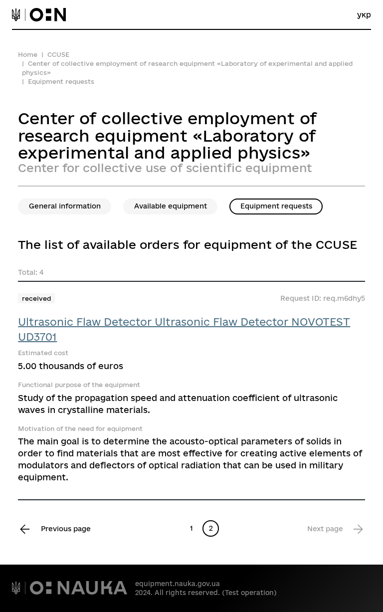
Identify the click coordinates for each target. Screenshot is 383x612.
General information (65, 206)
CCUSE (58, 54)
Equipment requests (276, 206)
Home (27, 54)
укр (364, 14)
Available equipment (170, 206)
